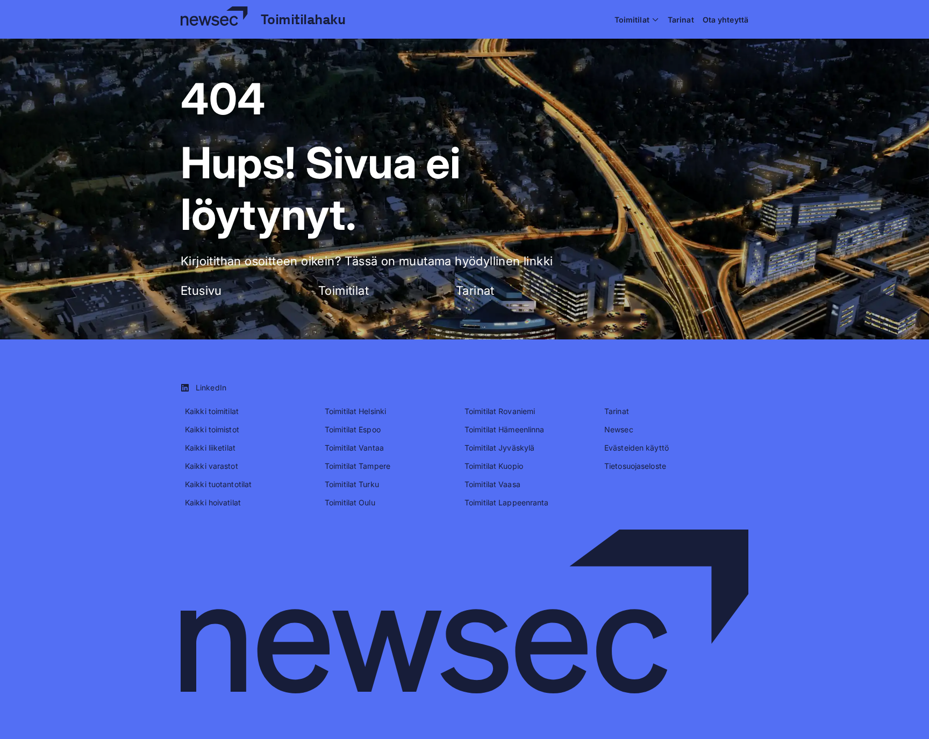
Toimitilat (343, 290)
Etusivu (201, 290)
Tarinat (475, 290)
